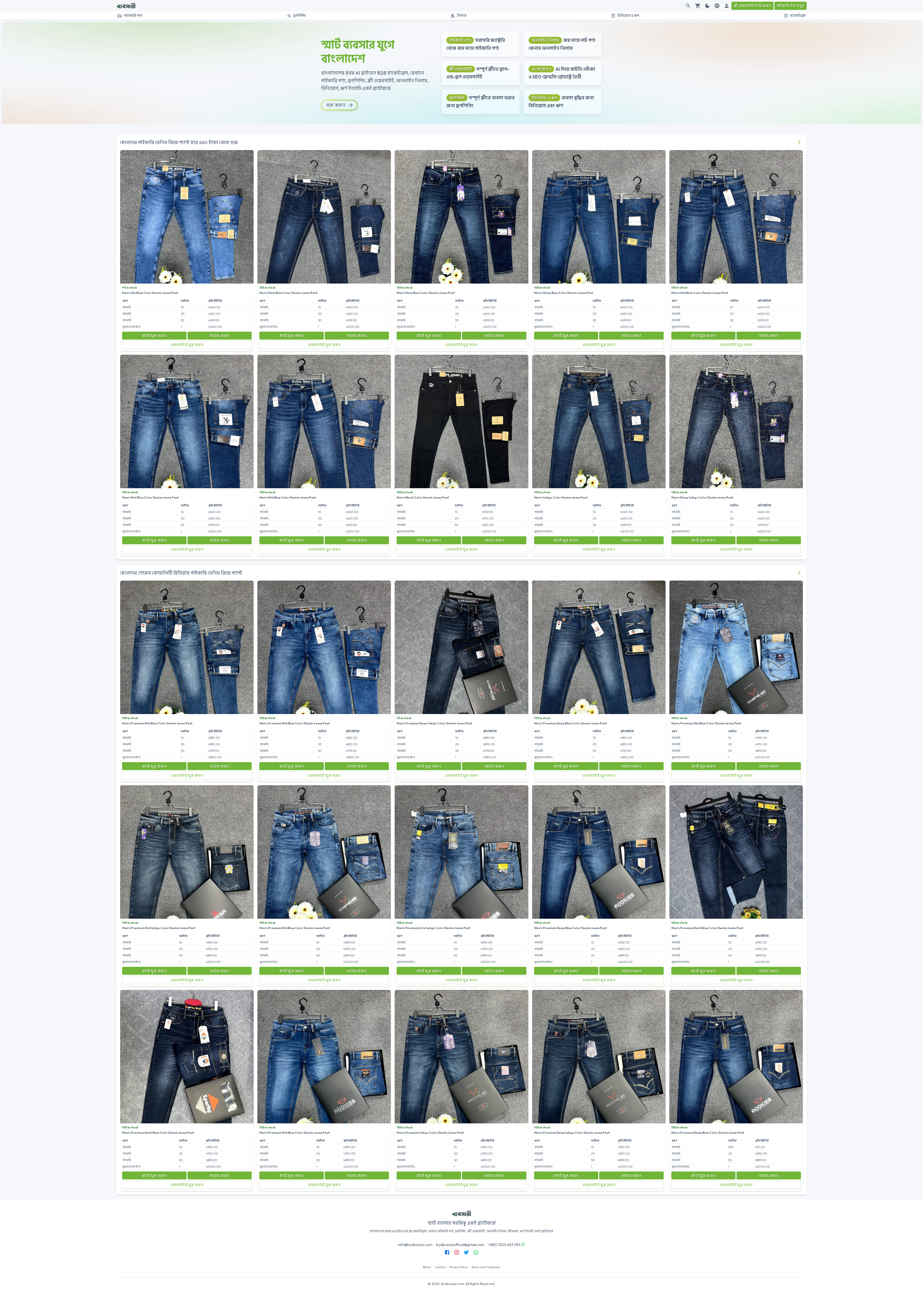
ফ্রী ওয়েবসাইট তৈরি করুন (752, 5)
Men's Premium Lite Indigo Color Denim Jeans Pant (433, 928)
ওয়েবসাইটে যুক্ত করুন (186, 344)
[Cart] (698, 6)
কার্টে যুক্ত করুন (154, 335)
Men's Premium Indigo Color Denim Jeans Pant (430, 1132)
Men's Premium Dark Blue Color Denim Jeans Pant (707, 928)
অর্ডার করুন (220, 335)
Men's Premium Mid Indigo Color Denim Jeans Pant (158, 928)
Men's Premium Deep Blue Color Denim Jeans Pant (570, 723)
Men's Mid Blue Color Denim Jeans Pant (699, 293)
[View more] (799, 142)
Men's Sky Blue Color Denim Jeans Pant (150, 293)
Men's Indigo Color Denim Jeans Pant (561, 497)
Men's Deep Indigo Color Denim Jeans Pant (702, 497)
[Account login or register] (726, 6)
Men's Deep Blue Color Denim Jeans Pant (563, 293)
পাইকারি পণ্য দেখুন (791, 5)
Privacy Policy (458, 1267)
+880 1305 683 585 (504, 1244)
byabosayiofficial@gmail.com (460, 1244)
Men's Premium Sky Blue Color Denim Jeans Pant (706, 723)
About (427, 1267)
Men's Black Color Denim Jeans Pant (423, 497)
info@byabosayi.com (415, 1244)
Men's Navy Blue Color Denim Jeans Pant (288, 293)
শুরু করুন (335, 105)
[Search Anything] (688, 6)
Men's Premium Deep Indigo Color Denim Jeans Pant (434, 723)
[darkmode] (707, 6)
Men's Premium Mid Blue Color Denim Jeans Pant (157, 723)
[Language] (717, 6)
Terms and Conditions (485, 1267)
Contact (440, 1267)
